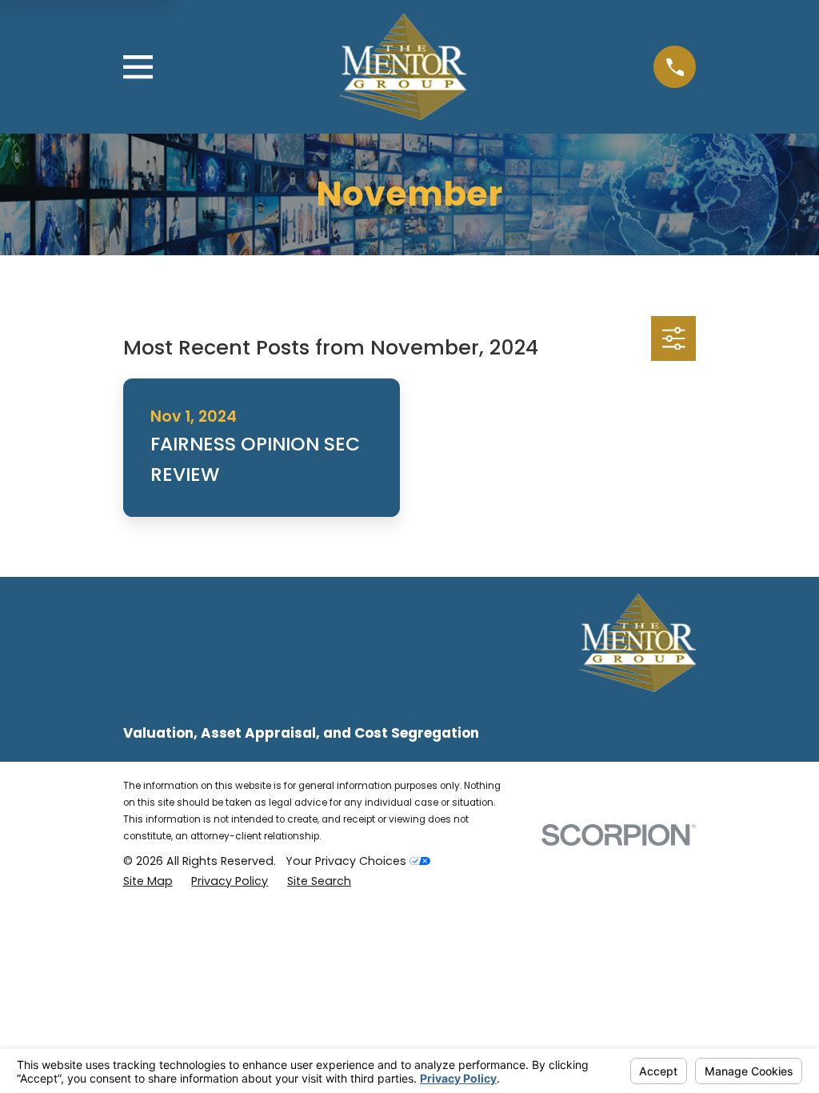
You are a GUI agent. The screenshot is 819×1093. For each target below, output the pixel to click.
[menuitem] (148, 881)
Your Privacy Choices (348, 861)
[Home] (402, 67)
